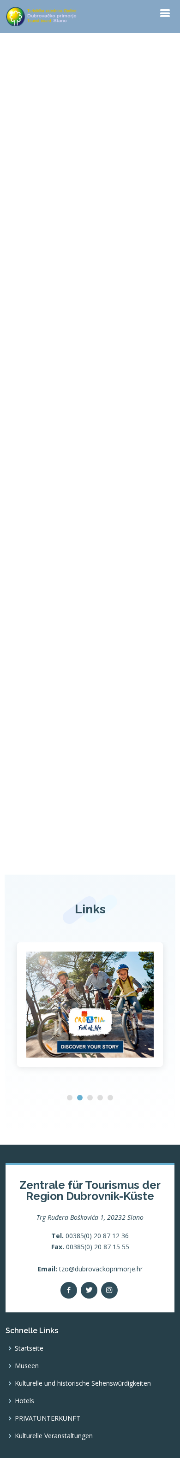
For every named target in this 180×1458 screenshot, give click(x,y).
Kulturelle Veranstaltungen (54, 1436)
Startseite (29, 1348)
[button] (69, 1097)
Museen (27, 1366)
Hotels (24, 1401)
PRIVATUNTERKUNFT (47, 1418)
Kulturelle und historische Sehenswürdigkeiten (83, 1383)
